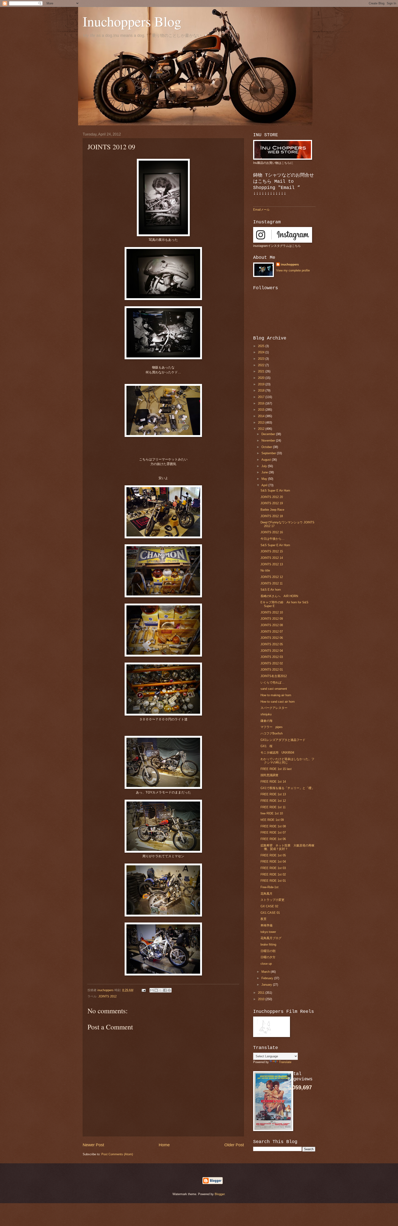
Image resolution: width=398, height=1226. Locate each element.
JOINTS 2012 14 (271, 558)
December (268, 434)
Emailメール (261, 209)
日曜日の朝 (267, 951)
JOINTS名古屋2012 (273, 676)
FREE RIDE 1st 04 (273, 861)
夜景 (263, 919)
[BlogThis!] (156, 990)
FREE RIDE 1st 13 (273, 794)
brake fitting (268, 944)
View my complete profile (293, 270)
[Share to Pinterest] (169, 990)
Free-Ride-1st (269, 887)
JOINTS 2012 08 (271, 625)
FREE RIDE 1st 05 (273, 855)
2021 (261, 371)
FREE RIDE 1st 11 (273, 807)
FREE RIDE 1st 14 (273, 781)
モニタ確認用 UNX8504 (277, 752)
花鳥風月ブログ (270, 938)
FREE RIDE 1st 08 (273, 826)
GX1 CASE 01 (270, 912)
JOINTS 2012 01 (271, 669)
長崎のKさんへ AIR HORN (279, 596)
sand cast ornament (273, 688)
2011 (261, 992)
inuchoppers (290, 264)
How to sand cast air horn (277, 701)
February (267, 978)
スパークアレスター (273, 708)
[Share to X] (160, 990)
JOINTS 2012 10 (271, 612)
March (266, 971)
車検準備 (266, 925)
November (268, 440)
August (266, 459)
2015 (261, 409)
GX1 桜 (266, 746)
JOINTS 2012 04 (271, 650)
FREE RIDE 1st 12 (273, 800)
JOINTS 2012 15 (271, 551)
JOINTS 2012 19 (271, 503)
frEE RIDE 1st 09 (272, 820)
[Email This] (151, 990)
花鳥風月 (266, 893)
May (264, 478)
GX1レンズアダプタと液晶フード (282, 740)
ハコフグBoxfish (271, 733)
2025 (261, 346)
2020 (261, 378)
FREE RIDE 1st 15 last (276, 769)
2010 (261, 999)
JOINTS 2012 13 (271, 564)
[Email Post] (143, 990)
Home (164, 1145)
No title (265, 570)
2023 (261, 358)
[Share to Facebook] (165, 990)
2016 (261, 403)
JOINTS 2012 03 (271, 657)
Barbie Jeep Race (272, 509)
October (267, 447)
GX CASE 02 (269, 906)
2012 (261, 428)
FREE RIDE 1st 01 (273, 880)
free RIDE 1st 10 (271, 813)
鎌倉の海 (266, 720)
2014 (261, 416)
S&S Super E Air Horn (275, 490)
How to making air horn (275, 695)
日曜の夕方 (267, 957)
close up (266, 963)
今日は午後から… (272, 538)
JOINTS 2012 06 (271, 638)
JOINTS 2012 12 (271, 577)
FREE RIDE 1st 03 (273, 868)
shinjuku (266, 714)
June (265, 472)
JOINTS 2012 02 (271, 663)
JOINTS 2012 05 (271, 644)
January (267, 984)
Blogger (220, 1194)
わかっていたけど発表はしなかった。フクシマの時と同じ (287, 760)
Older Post (234, 1145)
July (264, 466)
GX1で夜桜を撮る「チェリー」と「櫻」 (287, 788)
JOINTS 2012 (107, 996)
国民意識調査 (269, 775)
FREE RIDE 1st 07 (273, 832)
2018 (261, 390)
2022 (261, 365)
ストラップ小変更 (272, 900)
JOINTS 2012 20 (271, 497)
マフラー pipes (271, 727)
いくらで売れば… (272, 682)
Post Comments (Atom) (117, 1154)
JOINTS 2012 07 (271, 631)
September (269, 453)
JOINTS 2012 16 (271, 532)
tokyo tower (268, 932)
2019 (261, 384)
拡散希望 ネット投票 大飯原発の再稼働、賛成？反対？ (287, 847)
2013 (261, 422)
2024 (261, 352)
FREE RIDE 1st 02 (273, 874)
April (264, 485)
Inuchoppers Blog (132, 21)
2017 (261, 397)
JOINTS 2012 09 (271, 618)
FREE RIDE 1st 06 (273, 839)
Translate (285, 1062)
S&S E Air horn (270, 589)
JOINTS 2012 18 (271, 516)
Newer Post (93, 1145)
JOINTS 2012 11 (271, 583)
